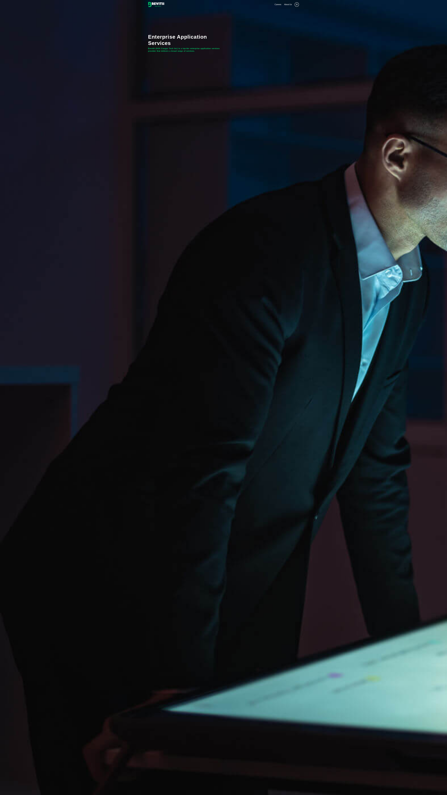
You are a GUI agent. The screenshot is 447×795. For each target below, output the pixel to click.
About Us (288, 4)
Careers (278, 4)
